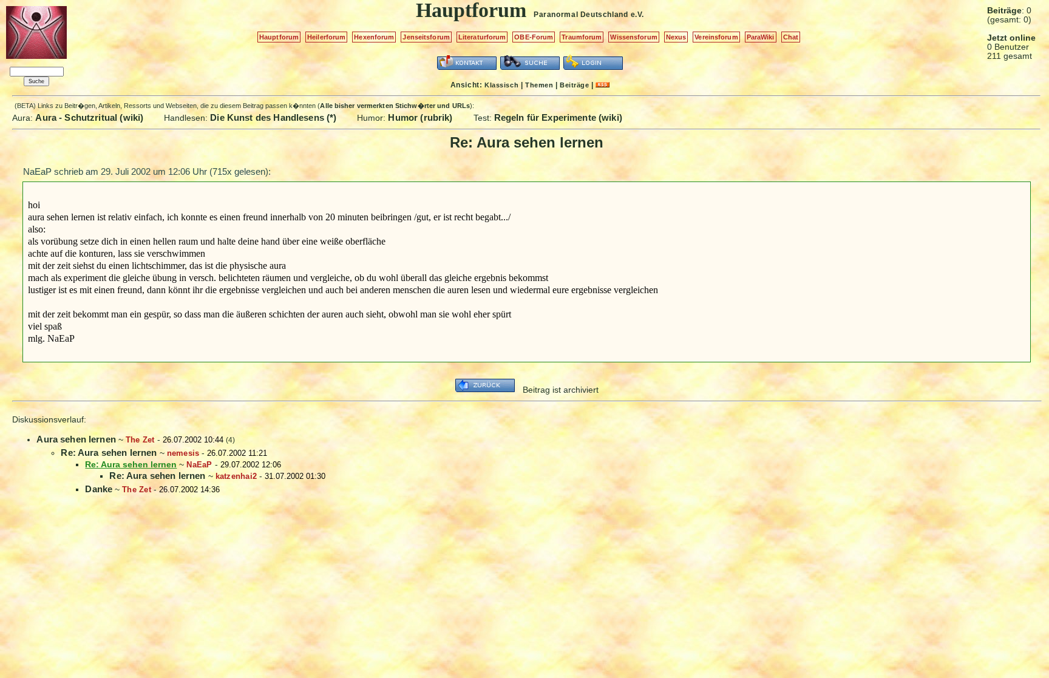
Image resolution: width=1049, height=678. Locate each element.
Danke (98, 489)
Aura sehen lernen (76, 439)
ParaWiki (761, 37)
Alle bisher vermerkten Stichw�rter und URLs (395, 105)
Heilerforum (326, 37)
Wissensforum (633, 37)
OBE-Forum (533, 37)
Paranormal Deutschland (581, 14)
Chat (790, 37)
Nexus (676, 37)
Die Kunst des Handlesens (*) (273, 117)
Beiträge (574, 85)
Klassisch (501, 85)
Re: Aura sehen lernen (109, 452)
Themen (539, 85)
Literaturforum (482, 37)
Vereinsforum (716, 37)
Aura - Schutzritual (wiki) (89, 117)
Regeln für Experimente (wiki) (558, 117)
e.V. (637, 14)
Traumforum (582, 37)
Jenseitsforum (425, 37)
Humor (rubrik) (420, 117)
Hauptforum (279, 37)
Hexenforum (374, 37)
